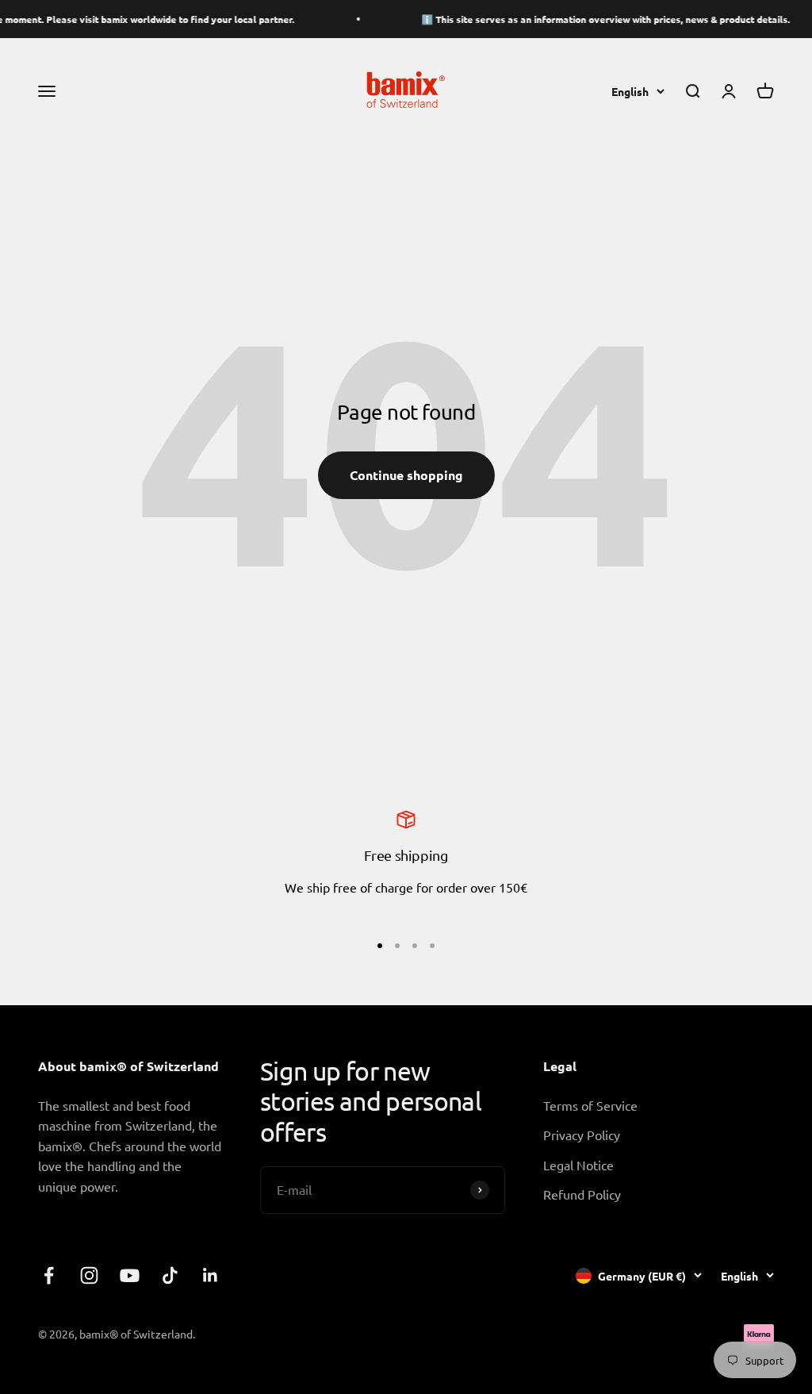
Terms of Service (590, 1105)
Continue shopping (406, 475)
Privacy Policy (581, 1134)
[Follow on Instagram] (89, 1275)
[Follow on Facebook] (48, 1275)
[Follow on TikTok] (170, 1275)
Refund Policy (582, 1194)
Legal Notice (578, 1165)
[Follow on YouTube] (129, 1275)
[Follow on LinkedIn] (210, 1275)
